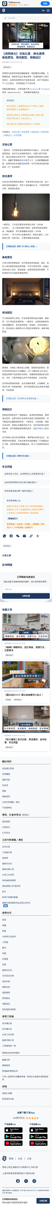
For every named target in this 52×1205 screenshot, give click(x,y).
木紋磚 (37, 124)
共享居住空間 (8, 975)
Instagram (45, 89)
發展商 (5, 858)
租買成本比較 (8, 1099)
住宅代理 (6, 846)
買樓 (4, 925)
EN (43, 10)
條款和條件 (6, 1190)
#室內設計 (7, 67)
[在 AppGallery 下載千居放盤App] (38, 1143)
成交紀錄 (6, 981)
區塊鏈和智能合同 (10, 1071)
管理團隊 (6, 774)
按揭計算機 (7, 1093)
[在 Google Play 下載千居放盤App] (38, 1136)
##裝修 (8, 700)
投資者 (5, 785)
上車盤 (5, 942)
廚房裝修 (11, 524)
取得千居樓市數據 (10, 897)
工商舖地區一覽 (9, 1046)
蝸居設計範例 (12, 115)
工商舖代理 (7, 852)
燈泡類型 (45, 132)
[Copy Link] (31, 536)
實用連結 (6, 998)
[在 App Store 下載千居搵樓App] (13, 1130)
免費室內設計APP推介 (28, 106)
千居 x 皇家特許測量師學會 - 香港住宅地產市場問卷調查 (25, 1077)
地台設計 (26, 118)
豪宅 (4, 947)
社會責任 (6, 827)
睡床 (24, 160)
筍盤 (4, 953)
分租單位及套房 (9, 936)
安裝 (45, 3)
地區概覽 (6, 992)
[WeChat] (18, 536)
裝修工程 (24, 506)
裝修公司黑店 (12, 506)
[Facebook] (11, 536)
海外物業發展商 (9, 880)
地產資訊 (6, 1003)
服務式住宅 (7, 863)
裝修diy (12, 513)
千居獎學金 (7, 807)
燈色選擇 (25, 132)
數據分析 (6, 1060)
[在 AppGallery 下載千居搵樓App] (13, 1143)
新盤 (4, 931)
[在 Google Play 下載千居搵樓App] (13, 1136)
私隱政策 (15, 1190)
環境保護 (6, 821)
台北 (20, 1158)
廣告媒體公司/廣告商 (11, 886)
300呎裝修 (18, 527)
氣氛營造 (35, 132)
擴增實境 (6, 1065)
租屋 (4, 919)
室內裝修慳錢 (36, 506)
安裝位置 (16, 132)
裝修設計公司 (12, 509)
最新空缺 (6, 779)
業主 (4, 891)
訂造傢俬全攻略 (27, 115)
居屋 (4, 964)
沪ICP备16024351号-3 (28, 1190)
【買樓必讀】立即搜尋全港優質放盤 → (22, 398)
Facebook (34, 89)
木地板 (27, 524)
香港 (11, 1158)
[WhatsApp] (4, 536)
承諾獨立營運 (8, 768)
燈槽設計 (41, 428)
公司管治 (6, 832)
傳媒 (4, 791)
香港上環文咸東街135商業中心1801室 (20, 1167)
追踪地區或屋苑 (9, 1009)
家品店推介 (12, 106)
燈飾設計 (8, 135)
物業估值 (6, 987)
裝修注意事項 (38, 509)
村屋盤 (5, 959)
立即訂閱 (43, 1201)
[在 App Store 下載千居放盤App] (38, 1130)
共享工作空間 (8, 874)
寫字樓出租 (7, 1023)
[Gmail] (24, 536)
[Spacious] (8, 10)
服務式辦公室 (8, 869)
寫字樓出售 (7, 1029)
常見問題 (18, 135)
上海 (29, 1158)
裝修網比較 (25, 509)
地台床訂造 (12, 124)
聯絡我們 (6, 796)
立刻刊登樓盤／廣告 (11, 802)
